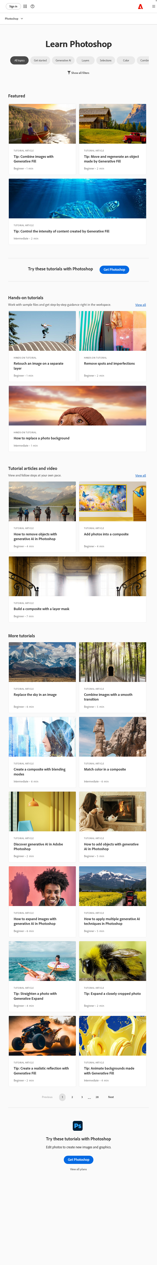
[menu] (153, 6)
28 (97, 1097)
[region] (42, 139)
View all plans (78, 1169)
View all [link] (140, 305)
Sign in (13, 6)
